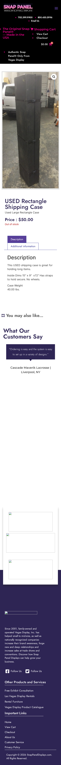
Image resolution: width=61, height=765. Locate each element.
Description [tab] (17, 239)
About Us (10, 737)
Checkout (10, 732)
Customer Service (14, 742)
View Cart (10, 727)
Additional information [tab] (23, 246)
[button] (56, 8)
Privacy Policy (12, 747)
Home (8, 722)
